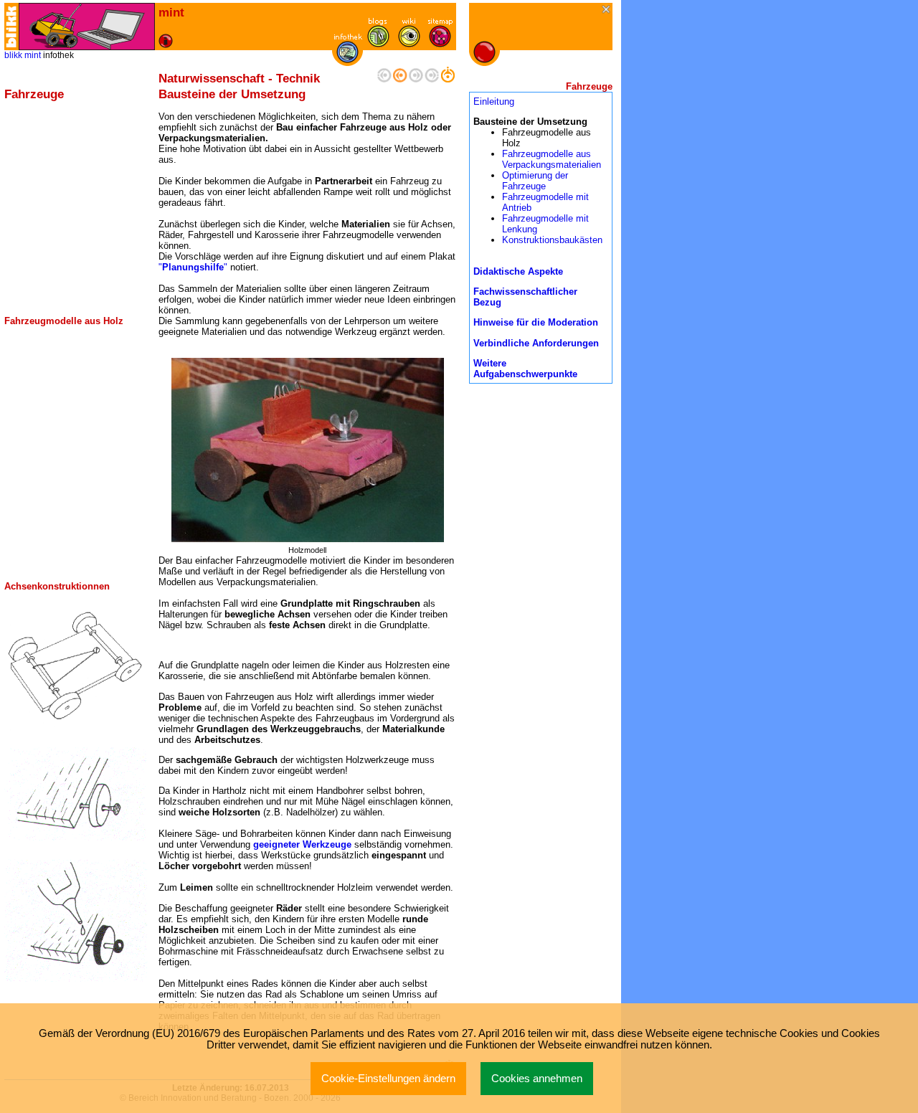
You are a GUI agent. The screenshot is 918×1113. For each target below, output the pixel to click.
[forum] (378, 44)
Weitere (489, 363)
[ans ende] (432, 79)
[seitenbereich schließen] (607, 10)
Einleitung (493, 101)
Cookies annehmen (536, 1078)
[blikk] (11, 26)
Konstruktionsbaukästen (552, 240)
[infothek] (347, 60)
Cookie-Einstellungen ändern (388, 1078)
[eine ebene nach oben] (447, 79)
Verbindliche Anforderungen (536, 343)
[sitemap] (440, 44)
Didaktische (500, 271)
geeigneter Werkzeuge (302, 844)
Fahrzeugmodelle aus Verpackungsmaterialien (551, 159)
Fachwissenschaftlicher (525, 291)
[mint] (87, 26)
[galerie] (409, 44)
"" (194, 267)
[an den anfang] (384, 79)
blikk (13, 55)
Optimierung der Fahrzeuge (535, 180)
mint (32, 55)
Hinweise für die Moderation (535, 322)
